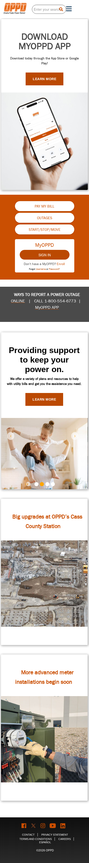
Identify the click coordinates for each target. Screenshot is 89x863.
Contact (28, 834)
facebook (24, 825)
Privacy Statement (54, 834)
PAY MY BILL (44, 206)
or (53, 269)
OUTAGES (44, 218)
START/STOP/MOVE (45, 230)
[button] (10, 436)
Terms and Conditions (35, 839)
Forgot (37, 269)
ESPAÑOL (45, 842)
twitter (34, 825)
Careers (64, 839)
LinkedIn (63, 825)
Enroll (61, 264)
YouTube (53, 825)
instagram (43, 825)
